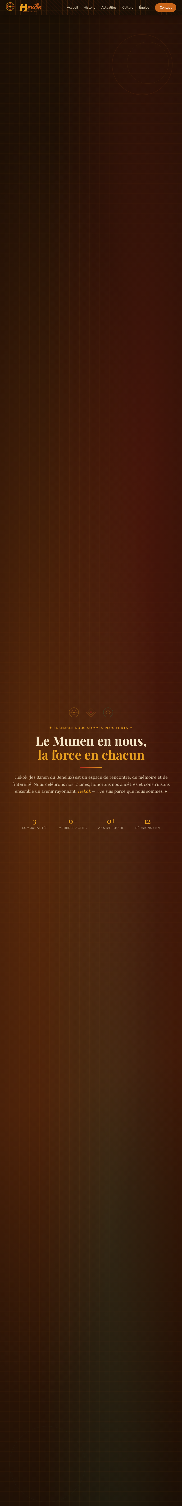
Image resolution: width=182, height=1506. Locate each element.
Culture (127, 7)
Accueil (72, 7)
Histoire (90, 7)
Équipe (144, 7)
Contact (166, 7)
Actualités (109, 7)
